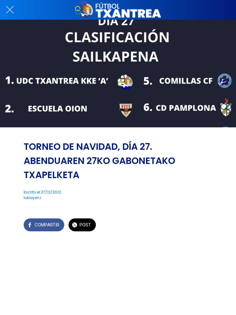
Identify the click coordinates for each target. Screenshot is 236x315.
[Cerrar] (10, 10)
